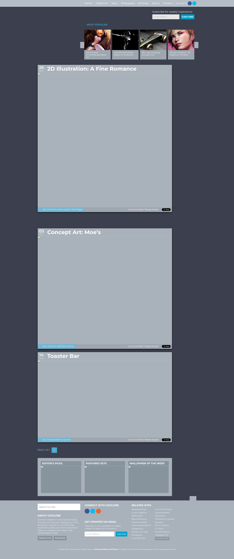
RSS (98, 511)
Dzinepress (137, 535)
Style (114, 3)
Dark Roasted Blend (141, 525)
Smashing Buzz (162, 532)
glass (67, 209)
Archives (143, 3)
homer (70, 346)
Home (88, 3)
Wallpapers (128, 3)
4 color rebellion (139, 512)
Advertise (60, 538)
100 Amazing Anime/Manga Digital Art (96, 54)
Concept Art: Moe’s (74, 232)
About (156, 3)
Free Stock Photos (163, 509)
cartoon (51, 346)
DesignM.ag (137, 528)
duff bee (61, 346)
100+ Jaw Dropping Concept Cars (151, 53)
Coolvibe (52, 3)
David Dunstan (55, 209)
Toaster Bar (63, 356)
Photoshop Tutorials (164, 519)
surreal (66, 439)
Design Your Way (140, 532)
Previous (82, 45)
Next (196, 45)
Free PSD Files (138, 538)
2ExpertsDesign (139, 509)
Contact (168, 3)
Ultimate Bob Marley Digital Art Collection (124, 53)
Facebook (190, 3)
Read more (45, 538)
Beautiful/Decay (139, 519)
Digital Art (102, 3)
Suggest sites (162, 539)
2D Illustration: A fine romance (91, 68)
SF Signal (159, 528)
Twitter (194, 3)
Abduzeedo (137, 516)
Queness (159, 522)
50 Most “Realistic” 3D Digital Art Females (180, 53)
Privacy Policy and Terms (106, 549)
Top (193, 498)
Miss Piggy (76, 209)
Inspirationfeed (162, 512)
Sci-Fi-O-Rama (162, 525)
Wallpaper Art (161, 535)
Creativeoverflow (139, 522)
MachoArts (160, 516)
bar (44, 209)
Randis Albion (54, 439)
